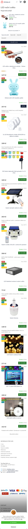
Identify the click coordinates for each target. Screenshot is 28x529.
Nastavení (13, 527)
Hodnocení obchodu (5, 451)
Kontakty (3, 446)
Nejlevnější (12, 35)
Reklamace (3, 450)
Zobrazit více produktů (13, 30)
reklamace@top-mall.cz (12, 470)
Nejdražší (19, 35)
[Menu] (24, 1)
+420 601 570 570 (10, 472)
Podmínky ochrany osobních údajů (9, 457)
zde (21, 519)
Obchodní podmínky (5, 455)
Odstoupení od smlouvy (6, 453)
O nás (2, 444)
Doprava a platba (5, 448)
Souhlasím (14, 522)
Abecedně (3, 38)
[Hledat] (16, 1)
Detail (23, 106)
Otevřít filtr (14, 42)
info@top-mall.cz (11, 469)
